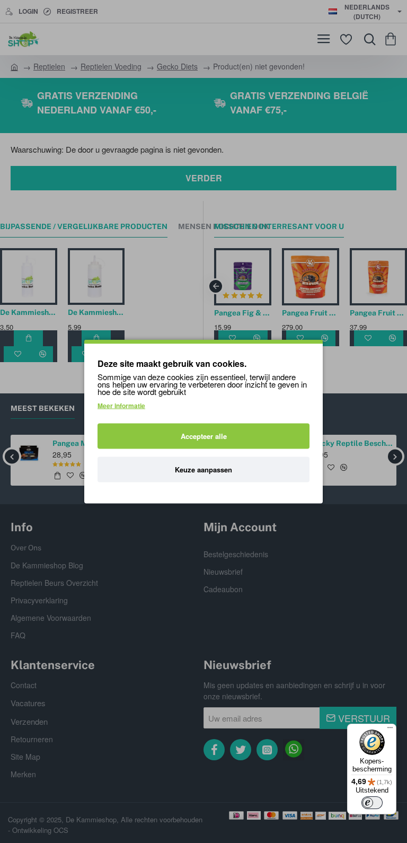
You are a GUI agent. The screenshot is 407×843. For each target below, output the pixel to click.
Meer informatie (121, 405)
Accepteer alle (204, 436)
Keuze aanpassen (203, 469)
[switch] (372, 802)
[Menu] (390, 730)
